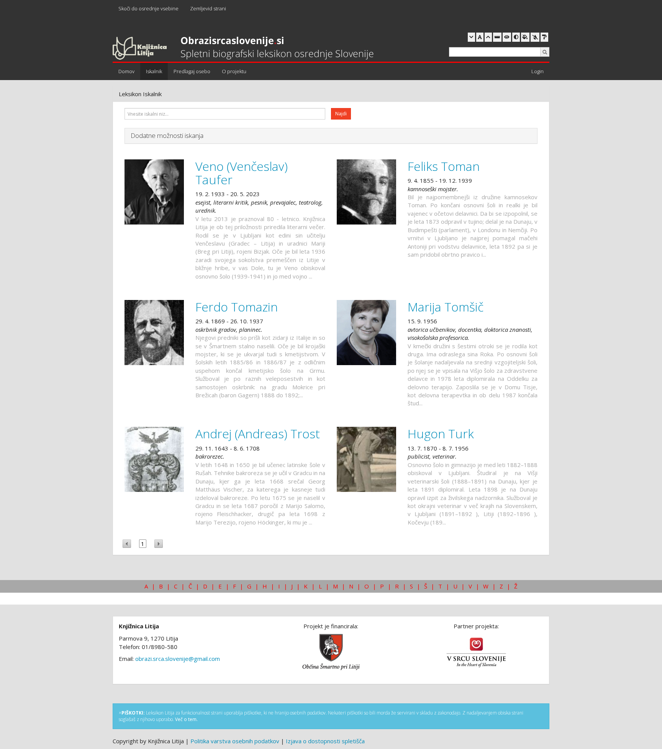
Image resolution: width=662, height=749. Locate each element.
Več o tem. (186, 719)
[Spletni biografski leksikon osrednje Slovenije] (243, 48)
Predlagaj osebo (192, 71)
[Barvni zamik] (535, 37)
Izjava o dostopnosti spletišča (325, 741)
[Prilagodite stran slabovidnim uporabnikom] (507, 37)
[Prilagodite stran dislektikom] (516, 37)
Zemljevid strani (208, 8)
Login (537, 71)
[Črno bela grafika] (544, 37)
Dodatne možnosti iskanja (167, 135)
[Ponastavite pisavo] (479, 37)
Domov (126, 71)
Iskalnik (154, 71)
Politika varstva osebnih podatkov (234, 741)
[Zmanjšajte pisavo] (471, 37)
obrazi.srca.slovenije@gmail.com (177, 658)
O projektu (234, 71)
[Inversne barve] (525, 37)
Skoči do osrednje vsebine (148, 8)
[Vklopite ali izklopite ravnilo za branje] (497, 37)
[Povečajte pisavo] (488, 37)
